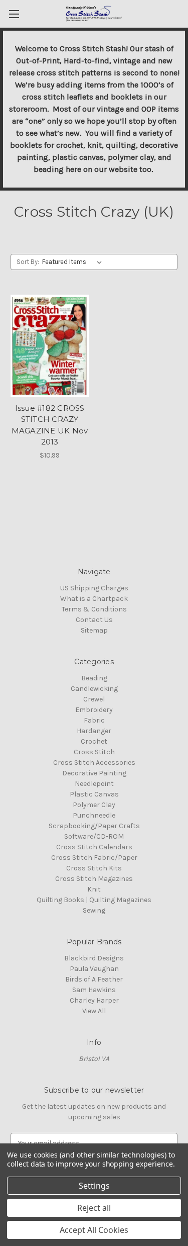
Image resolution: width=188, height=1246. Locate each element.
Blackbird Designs (94, 958)
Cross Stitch (94, 752)
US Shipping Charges (94, 588)
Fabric (94, 720)
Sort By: (28, 261)
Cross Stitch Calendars (94, 847)
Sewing (94, 910)
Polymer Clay (94, 804)
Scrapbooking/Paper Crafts (94, 826)
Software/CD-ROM (94, 836)
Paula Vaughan (94, 968)
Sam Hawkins (94, 990)
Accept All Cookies (94, 1229)
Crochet (94, 741)
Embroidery (94, 709)
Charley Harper (94, 1000)
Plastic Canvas (94, 794)
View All (94, 1011)
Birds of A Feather (94, 979)
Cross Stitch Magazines (94, 878)
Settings (94, 1185)
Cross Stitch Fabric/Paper (94, 857)
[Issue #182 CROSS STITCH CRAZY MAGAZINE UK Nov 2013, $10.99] (49, 346)
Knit (94, 889)
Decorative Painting (94, 773)
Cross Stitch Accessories (94, 762)
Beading (94, 678)
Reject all (94, 1207)
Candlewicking (94, 688)
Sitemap (94, 630)
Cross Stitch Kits (94, 868)
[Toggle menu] (14, 14)
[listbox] (74, 262)
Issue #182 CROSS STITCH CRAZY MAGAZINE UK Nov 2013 (50, 425)
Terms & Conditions (94, 609)
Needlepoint (94, 783)
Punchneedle (94, 815)
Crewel (94, 699)
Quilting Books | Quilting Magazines (94, 900)
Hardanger (94, 731)
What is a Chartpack (94, 598)
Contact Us (94, 619)
